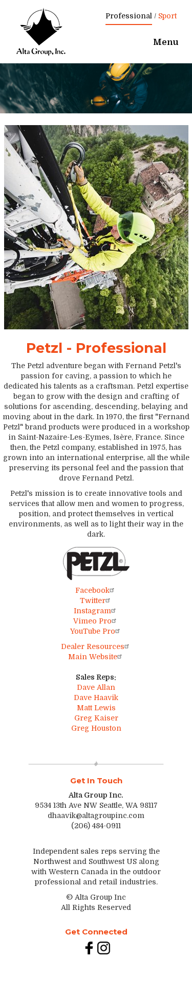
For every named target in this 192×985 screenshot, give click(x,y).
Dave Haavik (96, 697)
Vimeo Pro (92, 621)
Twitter (92, 600)
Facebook (92, 590)
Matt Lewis (96, 708)
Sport (167, 16)
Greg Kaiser (96, 718)
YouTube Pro (92, 631)
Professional (128, 16)
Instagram (92, 611)
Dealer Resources (92, 646)
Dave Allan (96, 687)
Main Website (92, 657)
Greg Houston (96, 728)
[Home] (41, 32)
